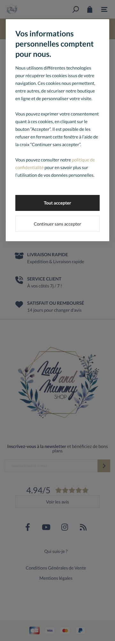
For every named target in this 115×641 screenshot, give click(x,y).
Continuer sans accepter (57, 224)
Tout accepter (57, 202)
